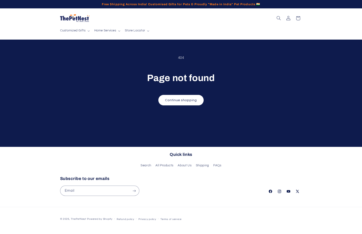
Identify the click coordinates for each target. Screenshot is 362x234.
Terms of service (171, 219)
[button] (74, 30)
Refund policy (125, 219)
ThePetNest (78, 219)
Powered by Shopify (99, 219)
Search (146, 165)
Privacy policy (147, 219)
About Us (184, 165)
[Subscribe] (134, 191)
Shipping (202, 165)
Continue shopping (181, 100)
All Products (164, 165)
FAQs (217, 165)
